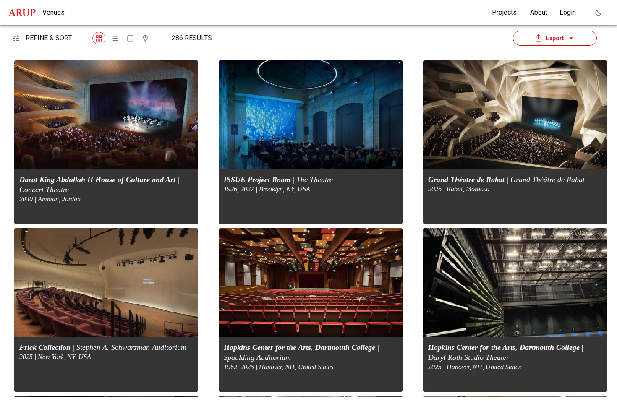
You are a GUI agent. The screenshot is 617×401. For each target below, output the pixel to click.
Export (555, 38)
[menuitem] (504, 12)
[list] (115, 38)
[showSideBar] (16, 38)
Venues (53, 12)
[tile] (98, 38)
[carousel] (130, 38)
